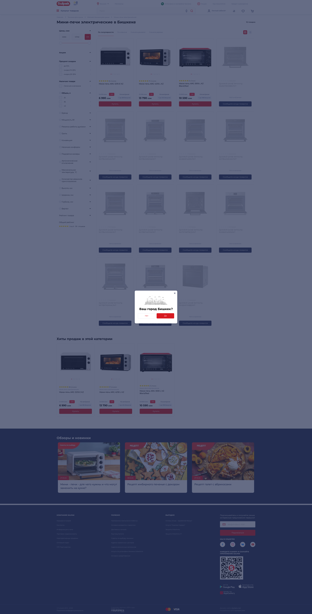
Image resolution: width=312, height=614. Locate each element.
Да (165, 316)
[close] (175, 293)
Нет (146, 316)
